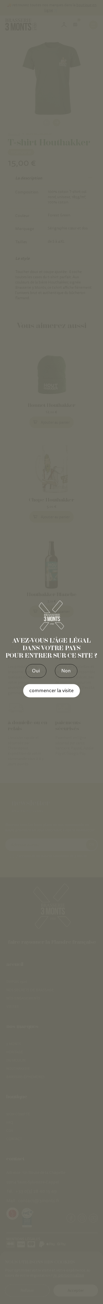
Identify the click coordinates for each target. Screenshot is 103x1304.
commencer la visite (51, 690)
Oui (36, 670)
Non (66, 670)
